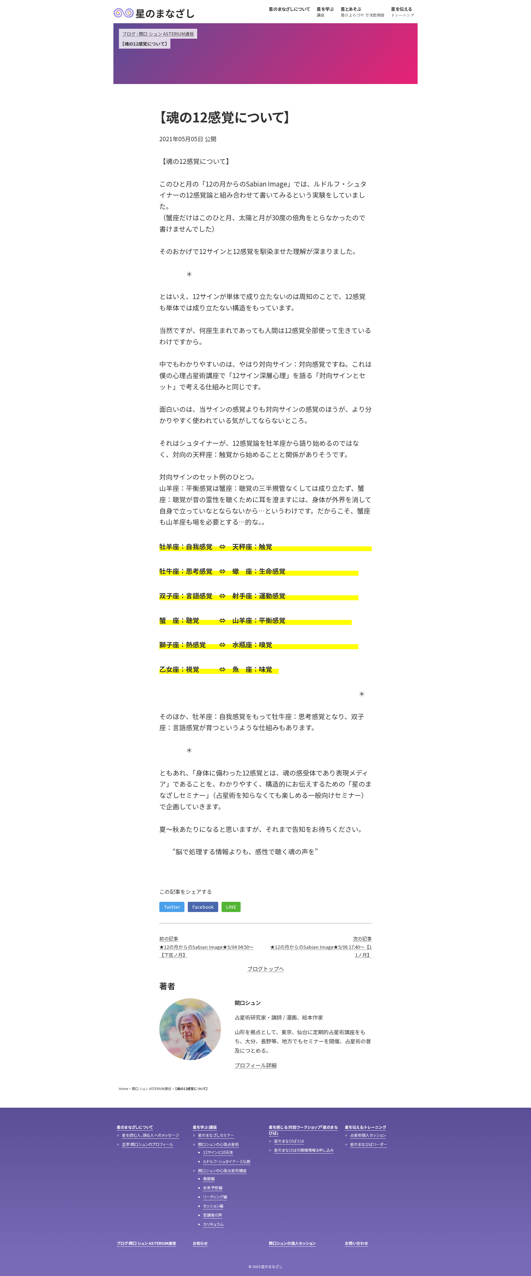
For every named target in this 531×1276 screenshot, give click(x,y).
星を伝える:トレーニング (365, 1127)
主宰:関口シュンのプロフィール (147, 1144)
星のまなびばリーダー (368, 1144)
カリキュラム (213, 1224)
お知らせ (200, 1243)
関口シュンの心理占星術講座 (222, 1170)
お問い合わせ (356, 1243)
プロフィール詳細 (256, 1065)
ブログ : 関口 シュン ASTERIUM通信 (158, 33)
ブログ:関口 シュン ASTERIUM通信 (146, 1243)
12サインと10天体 (218, 1152)
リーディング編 (215, 1196)
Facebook (203, 906)
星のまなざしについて (135, 1127)
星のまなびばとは (289, 1141)
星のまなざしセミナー (216, 1135)
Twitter (172, 906)
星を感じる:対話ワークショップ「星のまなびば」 (303, 1130)
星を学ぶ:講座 (205, 1127)
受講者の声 (212, 1215)
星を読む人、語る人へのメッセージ (150, 1135)
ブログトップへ (265, 969)
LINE (231, 906)
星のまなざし (165, 13)
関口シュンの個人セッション (292, 1243)
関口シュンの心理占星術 (218, 1144)
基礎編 (209, 1178)
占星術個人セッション (368, 1135)
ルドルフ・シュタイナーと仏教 (227, 1161)
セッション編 (213, 1206)
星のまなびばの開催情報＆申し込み (304, 1150)
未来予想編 (212, 1187)
